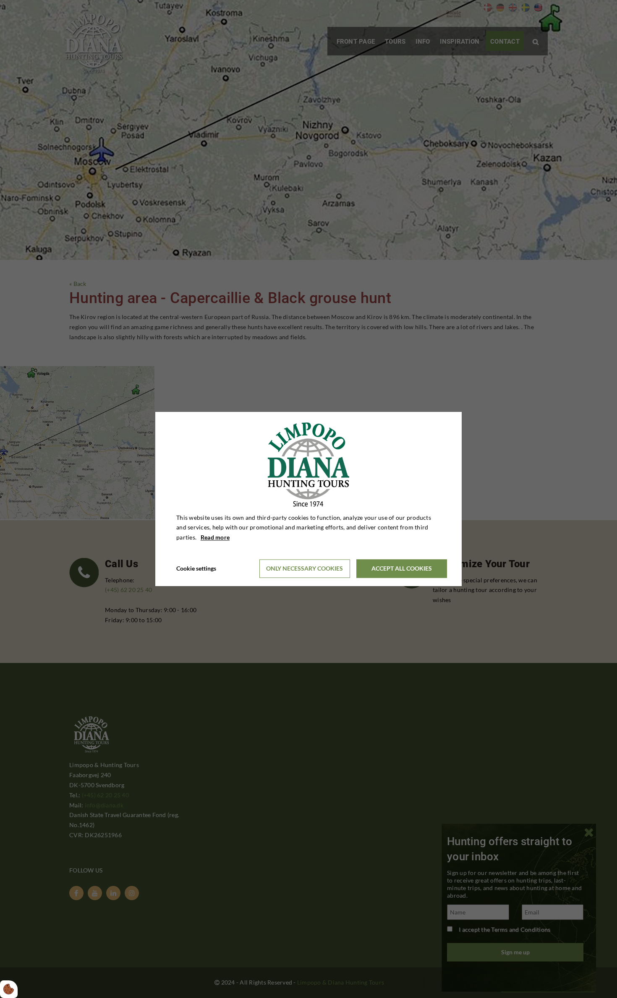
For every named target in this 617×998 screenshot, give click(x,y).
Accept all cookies (401, 568)
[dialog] (308, 499)
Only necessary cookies (304, 568)
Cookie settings (196, 568)
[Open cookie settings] (9, 989)
